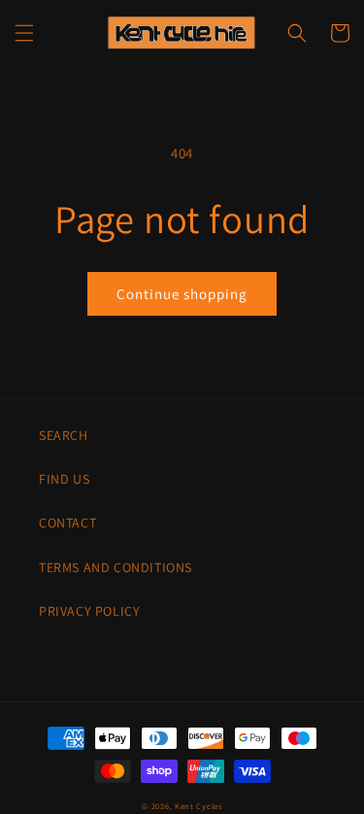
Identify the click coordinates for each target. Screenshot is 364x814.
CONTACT (67, 522)
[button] (24, 33)
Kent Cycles (198, 805)
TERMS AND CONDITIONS (115, 567)
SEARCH (63, 435)
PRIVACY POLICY (89, 611)
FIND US (64, 479)
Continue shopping (182, 294)
